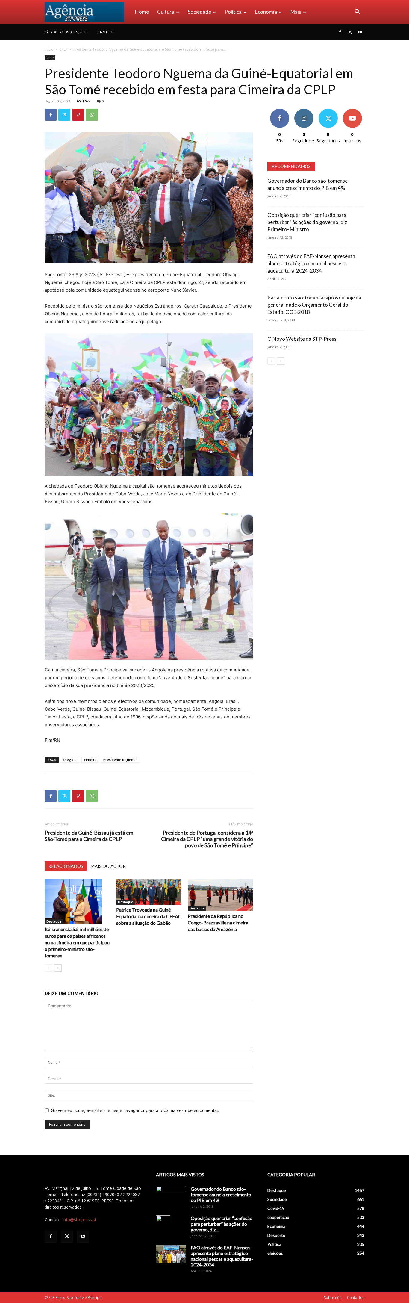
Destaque (53, 921)
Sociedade (199, 12)
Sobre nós (332, 1297)
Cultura (165, 12)
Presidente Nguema (120, 759)
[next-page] (58, 968)
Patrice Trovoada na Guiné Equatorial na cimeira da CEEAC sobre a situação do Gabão (148, 916)
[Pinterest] (78, 115)
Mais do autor (108, 866)
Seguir (303, 111)
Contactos (355, 1297)
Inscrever (352, 111)
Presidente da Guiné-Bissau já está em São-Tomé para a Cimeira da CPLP (89, 836)
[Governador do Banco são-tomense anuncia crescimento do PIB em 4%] (171, 1196)
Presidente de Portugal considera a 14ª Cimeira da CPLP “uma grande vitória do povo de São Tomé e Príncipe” (207, 839)
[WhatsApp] (92, 115)
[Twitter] (350, 32)
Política (233, 12)
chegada (70, 759)
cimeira (90, 759)
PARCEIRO (105, 32)
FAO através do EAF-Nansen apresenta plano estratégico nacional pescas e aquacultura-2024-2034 (311, 263)
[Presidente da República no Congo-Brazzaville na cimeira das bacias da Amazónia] (220, 895)
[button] (357, 12)
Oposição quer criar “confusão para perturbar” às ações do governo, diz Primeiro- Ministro (307, 222)
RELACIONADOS (65, 866)
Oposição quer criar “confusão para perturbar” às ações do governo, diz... (221, 1223)
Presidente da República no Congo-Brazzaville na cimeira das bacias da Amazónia (218, 922)
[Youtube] (359, 32)
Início (49, 49)
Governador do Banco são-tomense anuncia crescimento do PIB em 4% (221, 1194)
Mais (295, 12)
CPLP (63, 49)
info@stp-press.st (79, 1219)
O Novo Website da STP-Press (302, 339)
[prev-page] (48, 968)
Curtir (279, 111)
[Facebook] (340, 32)
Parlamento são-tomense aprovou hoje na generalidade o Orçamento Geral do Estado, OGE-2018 (314, 304)
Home (142, 12)
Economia (266, 12)
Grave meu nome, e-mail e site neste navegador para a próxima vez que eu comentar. (135, 1110)
